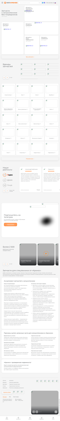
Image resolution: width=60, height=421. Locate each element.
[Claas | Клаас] (26, 74)
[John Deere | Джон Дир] (53, 74)
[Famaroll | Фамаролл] (26, 69)
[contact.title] (42, 2)
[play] (46, 253)
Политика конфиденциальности (16, 387)
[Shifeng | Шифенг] (53, 64)
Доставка (5, 384)
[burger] (2, 2)
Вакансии (5, 387)
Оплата (4, 380)
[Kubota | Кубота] (40, 69)
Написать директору (14, 382)
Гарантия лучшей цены (14, 384)
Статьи (4, 386)
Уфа (10, 396)
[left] (4, 77)
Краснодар (16, 396)
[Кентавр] (40, 64)
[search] (39, 3)
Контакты (11, 380)
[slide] (56, 412)
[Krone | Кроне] (53, 69)
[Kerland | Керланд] (40, 74)
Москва (5, 396)
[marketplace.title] (14, 392)
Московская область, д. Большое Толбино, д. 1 (7, 400)
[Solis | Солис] (26, 64)
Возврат (4, 382)
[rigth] (7, 190)
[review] (38, 189)
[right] (7, 77)
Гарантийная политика (14, 386)
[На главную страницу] (10, 3)
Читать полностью (25, 189)
